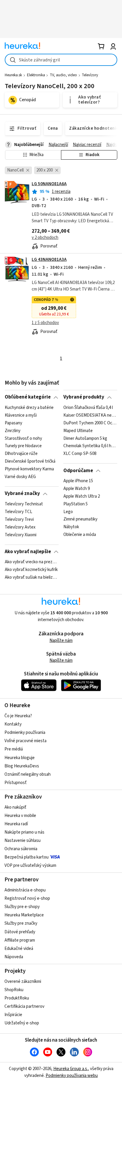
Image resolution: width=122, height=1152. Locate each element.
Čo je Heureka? (18, 716)
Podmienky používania (24, 732)
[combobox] (61, 60)
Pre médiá (13, 749)
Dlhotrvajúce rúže (21, 454)
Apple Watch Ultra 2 (81, 496)
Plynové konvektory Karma (29, 469)
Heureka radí (16, 824)
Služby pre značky (20, 923)
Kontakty (13, 724)
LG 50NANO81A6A (49, 184)
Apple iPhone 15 (78, 481)
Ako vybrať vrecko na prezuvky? (31, 562)
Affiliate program (19, 940)
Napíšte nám (61, 640)
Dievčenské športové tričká (30, 461)
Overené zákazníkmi (22, 981)
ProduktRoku (16, 998)
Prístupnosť (15, 783)
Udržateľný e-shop (21, 1023)
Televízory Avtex (20, 527)
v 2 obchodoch (45, 237)
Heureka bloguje (19, 758)
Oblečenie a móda (79, 535)
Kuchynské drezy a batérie (29, 408)
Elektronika (36, 75)
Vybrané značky (22, 493)
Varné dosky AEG (20, 477)
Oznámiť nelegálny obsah (27, 774)
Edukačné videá (18, 948)
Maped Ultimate (78, 431)
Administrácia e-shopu (25, 890)
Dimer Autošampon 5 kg (85, 438)
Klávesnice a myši (21, 415)
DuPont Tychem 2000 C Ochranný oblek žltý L (90, 423)
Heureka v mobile (20, 816)
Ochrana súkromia (20, 849)
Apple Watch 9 (76, 489)
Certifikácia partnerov (24, 1006)
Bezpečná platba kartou (26, 857)
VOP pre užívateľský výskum (30, 865)
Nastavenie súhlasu (22, 840)
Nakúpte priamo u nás (24, 832)
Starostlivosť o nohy (23, 438)
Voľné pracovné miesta (25, 741)
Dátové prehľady (19, 932)
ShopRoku (13, 990)
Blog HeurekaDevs (21, 766)
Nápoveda (13, 957)
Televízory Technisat (24, 504)
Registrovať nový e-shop (27, 898)
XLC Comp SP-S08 (79, 454)
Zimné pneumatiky (80, 519)
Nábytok (71, 527)
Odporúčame (78, 470)
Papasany (13, 423)
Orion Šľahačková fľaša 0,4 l (88, 408)
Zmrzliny (12, 431)
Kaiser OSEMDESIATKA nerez (90, 415)
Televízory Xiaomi (20, 535)
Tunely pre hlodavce (23, 446)
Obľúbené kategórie (28, 397)
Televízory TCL (18, 512)
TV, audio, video (63, 75)
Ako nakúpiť (15, 807)
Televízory (90, 75)
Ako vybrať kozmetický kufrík (31, 570)
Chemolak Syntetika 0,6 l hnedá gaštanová (90, 446)
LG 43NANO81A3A (49, 259)
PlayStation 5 (75, 504)
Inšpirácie (13, 1015)
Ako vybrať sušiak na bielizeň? (31, 577)
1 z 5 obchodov (45, 323)
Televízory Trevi (19, 519)
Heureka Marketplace (24, 915)
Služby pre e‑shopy (22, 907)
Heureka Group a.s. (70, 1069)
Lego (68, 512)
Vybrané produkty (83, 397)
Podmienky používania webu (72, 1075)
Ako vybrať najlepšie (28, 551)
